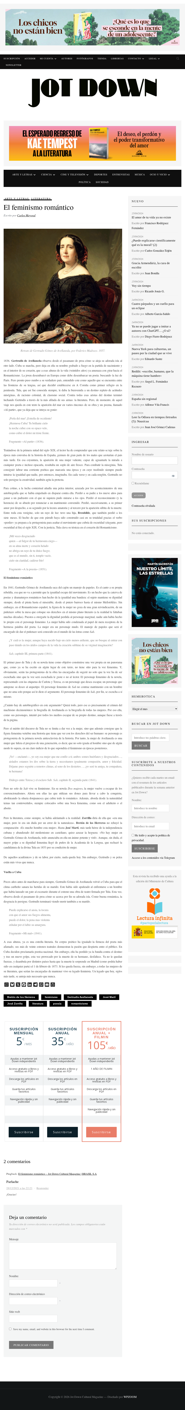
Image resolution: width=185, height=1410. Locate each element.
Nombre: (137, 800)
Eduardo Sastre (153, 359)
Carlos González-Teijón (158, 250)
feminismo (51, 997)
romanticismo (79, 1003)
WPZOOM (130, 1397)
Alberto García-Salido (157, 314)
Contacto (134, 58)
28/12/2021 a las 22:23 (19, 1188)
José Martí (109, 997)
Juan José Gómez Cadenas (160, 427)
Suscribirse (23, 1132)
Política (85, 182)
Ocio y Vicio (158, 174)
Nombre (13, 1276)
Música (140, 174)
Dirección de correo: (143, 817)
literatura (37, 1003)
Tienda (102, 58)
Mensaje (14, 1239)
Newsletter (13, 64)
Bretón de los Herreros (21, 997)
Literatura (41, 198)
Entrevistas (121, 174)
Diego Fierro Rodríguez (158, 336)
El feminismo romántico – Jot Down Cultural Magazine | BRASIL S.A (57, 1174)
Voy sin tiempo (141, 285)
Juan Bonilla (152, 273)
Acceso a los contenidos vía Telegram (153, 857)
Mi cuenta (46, 58)
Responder (42, 1188)
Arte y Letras (17, 198)
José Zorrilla (15, 1003)
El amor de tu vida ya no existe (151, 217)
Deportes (100, 174)
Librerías (117, 58)
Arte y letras (22, 174)
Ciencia (46, 174)
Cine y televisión (73, 174)
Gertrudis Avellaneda (80, 997)
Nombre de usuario (143, 454)
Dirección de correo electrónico (27, 1294)
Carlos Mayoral (26, 215)
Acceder (30, 58)
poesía (57, 1003)
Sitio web (14, 1311)
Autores (66, 58)
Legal (153, 58)
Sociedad (102, 182)
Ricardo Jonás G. (155, 291)
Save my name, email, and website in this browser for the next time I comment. (54, 1329)
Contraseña (138, 469)
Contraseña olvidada (143, 505)
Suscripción (12, 58)
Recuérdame (141, 483)
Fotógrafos (85, 58)
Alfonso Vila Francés (157, 404)
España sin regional (144, 399)
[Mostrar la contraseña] (172, 475)
